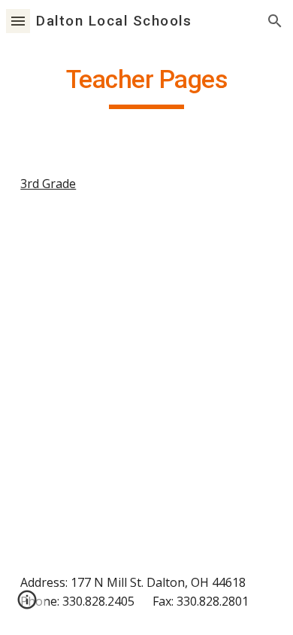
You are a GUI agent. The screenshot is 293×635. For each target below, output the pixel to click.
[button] (18, 20)
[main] (146, 86)
